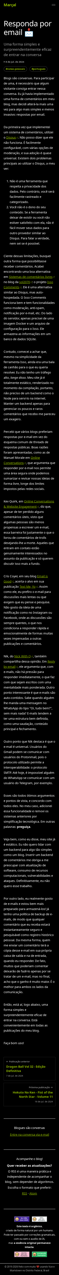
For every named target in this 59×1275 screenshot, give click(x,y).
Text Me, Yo (27, 586)
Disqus (11, 137)
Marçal (10, 5)
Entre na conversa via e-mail (29, 1134)
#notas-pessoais (15, 69)
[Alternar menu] (53, 5)
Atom (33, 1193)
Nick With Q (22, 656)
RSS (24, 1193)
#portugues (38, 69)
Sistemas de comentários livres (30, 277)
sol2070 (24, 282)
